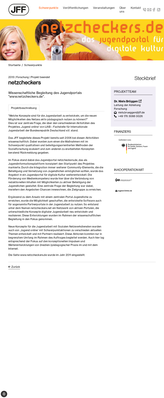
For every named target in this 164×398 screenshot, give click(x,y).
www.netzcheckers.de (33, 254)
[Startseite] (18, 9)
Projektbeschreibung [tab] (24, 108)
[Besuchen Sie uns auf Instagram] (159, 9)
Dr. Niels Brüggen (126, 101)
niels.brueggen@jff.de (131, 112)
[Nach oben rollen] (157, 391)
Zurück (15, 266)
